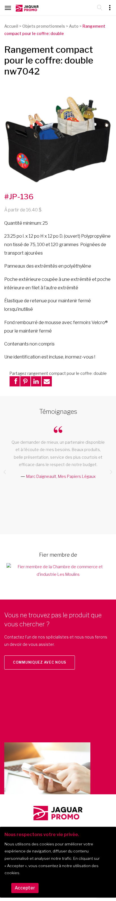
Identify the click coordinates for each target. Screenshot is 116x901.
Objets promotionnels (43, 26)
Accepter (25, 888)
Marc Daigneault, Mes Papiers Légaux (60, 476)
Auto (74, 26)
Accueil (11, 26)
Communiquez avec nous (39, 662)
